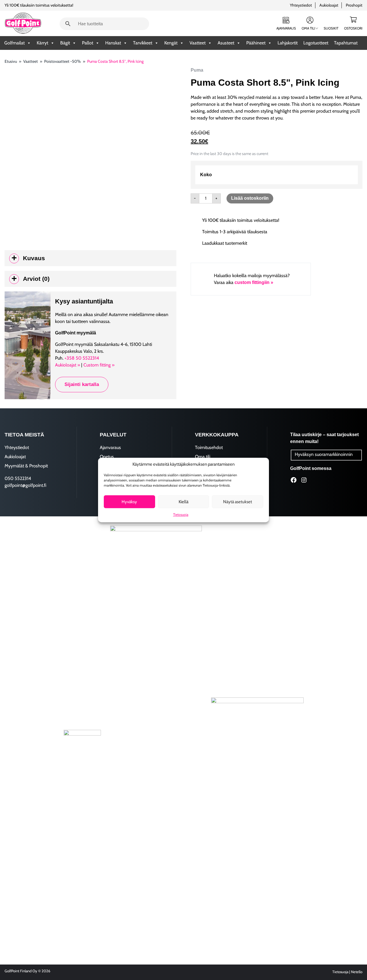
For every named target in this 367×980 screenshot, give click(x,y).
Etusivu (11, 61)
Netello (356, 972)
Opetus (107, 456)
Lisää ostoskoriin (250, 198)
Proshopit (354, 5)
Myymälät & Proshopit (26, 466)
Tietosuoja (180, 515)
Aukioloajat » (67, 365)
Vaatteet (198, 43)
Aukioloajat (328, 5)
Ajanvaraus (286, 28)
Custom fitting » (98, 365)
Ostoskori (353, 28)
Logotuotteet (315, 43)
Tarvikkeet (142, 43)
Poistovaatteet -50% (62, 61)
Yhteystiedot (301, 5)
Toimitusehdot (209, 447)
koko (206, 174)
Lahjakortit (288, 43)
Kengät (170, 43)
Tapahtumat (346, 43)
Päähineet (256, 43)
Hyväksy (129, 501)
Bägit (65, 43)
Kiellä (183, 501)
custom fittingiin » (254, 282)
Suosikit (331, 28)
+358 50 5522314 (82, 358)
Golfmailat (14, 43)
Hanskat (113, 43)
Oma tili (308, 28)
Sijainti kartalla (82, 384)
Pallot (87, 43)
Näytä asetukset (237, 501)
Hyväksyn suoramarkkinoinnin (324, 454)
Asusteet (226, 43)
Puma (197, 70)
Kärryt (42, 43)
